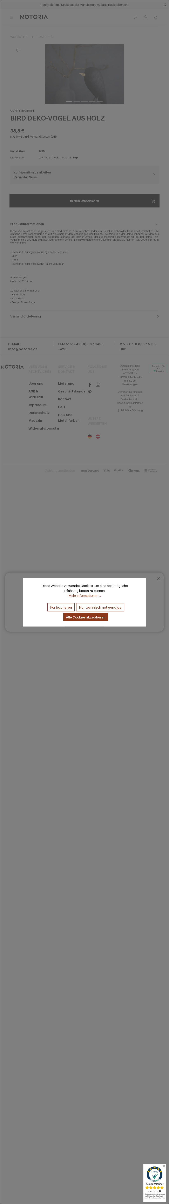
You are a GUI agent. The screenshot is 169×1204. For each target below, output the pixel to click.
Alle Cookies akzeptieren (86, 617)
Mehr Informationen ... (84, 595)
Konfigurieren (61, 607)
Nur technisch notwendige (100, 607)
